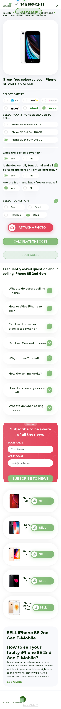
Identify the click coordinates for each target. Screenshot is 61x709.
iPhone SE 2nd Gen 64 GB (26, 124)
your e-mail (16, 456)
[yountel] (15, 701)
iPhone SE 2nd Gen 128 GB (26, 132)
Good (38, 207)
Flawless (16, 215)
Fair (13, 207)
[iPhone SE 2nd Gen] (31, 47)
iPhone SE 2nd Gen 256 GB (26, 139)
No (31, 158)
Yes (13, 158)
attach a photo (32, 227)
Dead (36, 215)
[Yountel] (7, 5)
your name (15, 442)
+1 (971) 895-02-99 (29, 4)
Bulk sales (31, 255)
